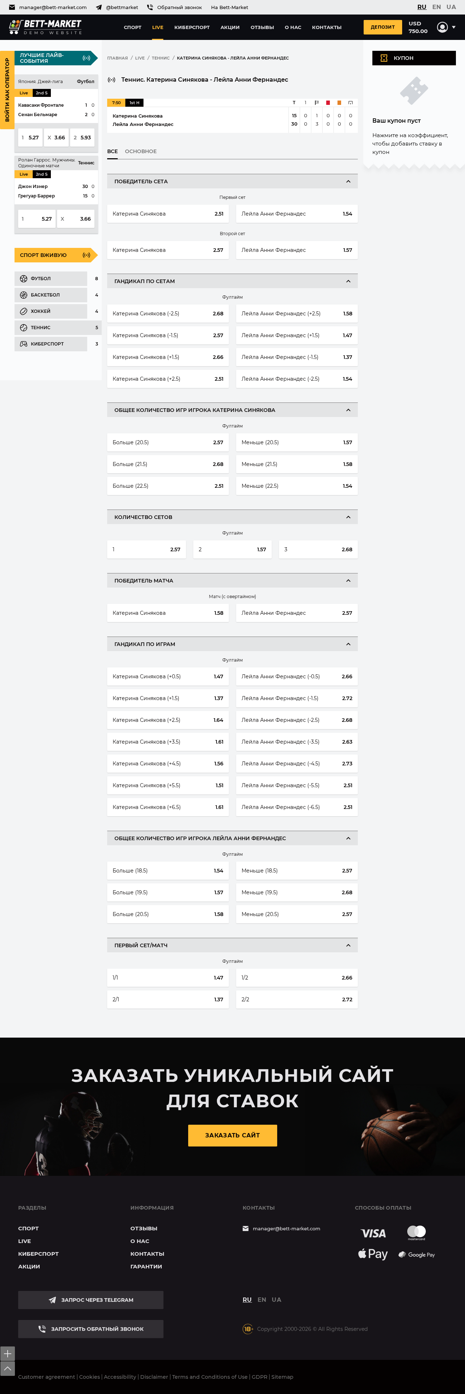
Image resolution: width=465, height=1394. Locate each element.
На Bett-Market (229, 7)
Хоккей (40, 311)
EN (436, 7)
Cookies (89, 1376)
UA (451, 7)
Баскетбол (45, 295)
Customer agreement (46, 1376)
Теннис (40, 327)
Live (157, 27)
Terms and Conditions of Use (210, 1376)
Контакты (326, 27)
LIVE (140, 58)
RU (422, 7)
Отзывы (262, 27)
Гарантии (146, 1266)
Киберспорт (192, 27)
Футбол (41, 278)
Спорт (132, 27)
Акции (230, 27)
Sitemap (282, 1376)
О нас (293, 27)
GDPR (259, 1376)
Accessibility (120, 1376)
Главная (117, 58)
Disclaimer (154, 1376)
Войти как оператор (7, 90)
